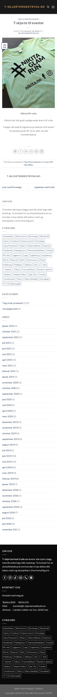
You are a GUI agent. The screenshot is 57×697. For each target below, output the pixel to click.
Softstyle (28, 265)
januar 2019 (8, 484)
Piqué (42, 260)
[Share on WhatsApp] (15, 151)
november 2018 (10, 495)
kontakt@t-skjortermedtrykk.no (29, 606)
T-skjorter (7, 269)
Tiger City (32, 274)
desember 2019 (10, 422)
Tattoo (16, 269)
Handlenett (7, 250)
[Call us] (26, 577)
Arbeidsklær (8, 236)
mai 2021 (7, 354)
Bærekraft (44, 236)
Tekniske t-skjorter (44, 269)
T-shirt (43, 265)
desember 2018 (10, 489)
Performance (32, 260)
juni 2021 (6, 348)
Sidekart (39, 688)
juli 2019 (6, 450)
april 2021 (7, 359)
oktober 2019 (9, 433)
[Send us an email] (20, 577)
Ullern (19, 279)
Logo (25, 255)
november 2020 (10, 382)
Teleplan (6, 274)
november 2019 (10, 427)
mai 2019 (7, 461)
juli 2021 (6, 342)
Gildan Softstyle (34, 246)
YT (4, 284)
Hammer (46, 246)
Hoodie (50, 250)
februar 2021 (8, 371)
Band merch (21, 236)
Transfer (42, 274)
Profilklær (18, 265)
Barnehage (33, 236)
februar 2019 (8, 478)
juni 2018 (6, 523)
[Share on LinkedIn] (41, 151)
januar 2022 (8, 325)
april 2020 (7, 410)
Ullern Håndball (31, 279)
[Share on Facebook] (20, 151)
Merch (5, 260)
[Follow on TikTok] (15, 577)
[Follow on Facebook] (4, 577)
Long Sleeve (46, 255)
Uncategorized (9, 308)
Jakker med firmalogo (24, 688)
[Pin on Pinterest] (36, 151)
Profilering (7, 265)
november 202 (9, 529)
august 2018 (8, 512)
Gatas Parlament (10, 246)
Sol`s (36, 265)
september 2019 (10, 439)
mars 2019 (7, 472)
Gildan (22, 246)
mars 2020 (7, 416)
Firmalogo (40, 241)
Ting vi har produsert (28, 19)
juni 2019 (6, 455)
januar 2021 (8, 376)
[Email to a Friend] (31, 151)
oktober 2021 (9, 331)
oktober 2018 (9, 501)
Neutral (14, 260)
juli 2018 (6, 518)
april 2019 (7, 467)
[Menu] (53, 7)
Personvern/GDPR (43, 693)
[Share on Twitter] (25, 151)
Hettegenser (20, 250)
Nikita (30, 165)
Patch (22, 260)
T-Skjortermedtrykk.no (30, 32)
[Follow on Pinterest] (31, 577)
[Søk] (48, 7)
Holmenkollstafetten (36, 250)
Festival (15, 241)
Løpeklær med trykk (44, 187)
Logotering (34, 255)
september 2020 (10, 393)
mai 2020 (7, 405)
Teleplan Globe (19, 274)
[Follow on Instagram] (10, 577)
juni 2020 (6, 399)
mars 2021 (7, 365)
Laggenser (16, 255)
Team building (28, 269)
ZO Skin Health (14, 284)
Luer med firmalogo (12, 187)
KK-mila (6, 255)
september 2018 (10, 506)
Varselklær (44, 279)
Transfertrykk (9, 279)
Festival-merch (27, 241)
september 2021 (10, 337)
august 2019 (8, 444)
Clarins (6, 241)
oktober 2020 (9, 388)
